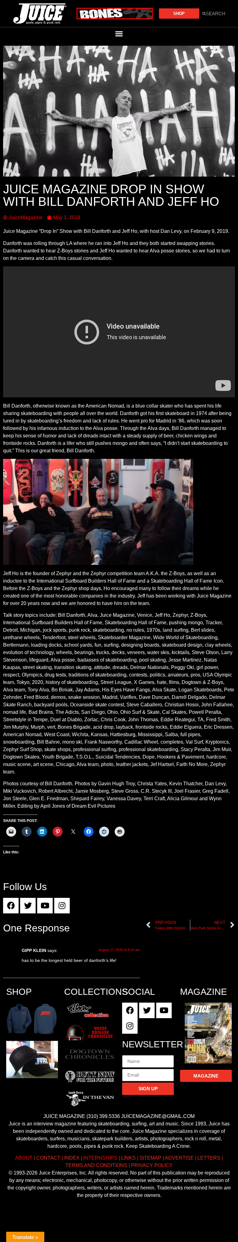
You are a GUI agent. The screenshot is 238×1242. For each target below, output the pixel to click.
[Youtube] (45, 905)
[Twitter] (28, 905)
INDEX (72, 1158)
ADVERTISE (179, 1158)
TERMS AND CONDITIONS (96, 1165)
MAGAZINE (203, 992)
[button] (119, 33)
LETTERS (208, 1158)
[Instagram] (62, 905)
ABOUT (24, 1158)
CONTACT (48, 1158)
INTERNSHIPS (100, 1158)
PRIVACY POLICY (152, 1165)
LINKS (128, 1158)
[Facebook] (11, 905)
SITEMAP (150, 1158)
